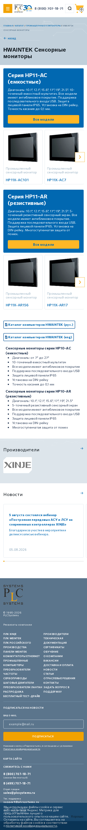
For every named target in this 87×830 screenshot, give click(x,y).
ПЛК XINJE (10, 633)
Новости (51, 669)
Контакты (51, 682)
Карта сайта (12, 758)
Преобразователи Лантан (22, 687)
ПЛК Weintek (12, 638)
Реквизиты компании (17, 624)
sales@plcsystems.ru (19, 792)
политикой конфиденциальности (31, 826)
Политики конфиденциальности (21, 749)
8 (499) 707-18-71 (16, 783)
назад (12, 38)
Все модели (43, 119)
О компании (53, 656)
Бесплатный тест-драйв (21, 696)
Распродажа (13, 691)
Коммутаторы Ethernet (21, 656)
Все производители (81, 448)
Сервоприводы (15, 678)
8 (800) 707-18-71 (49, 8)
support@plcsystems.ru (21, 802)
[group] (17, 465)
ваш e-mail (10, 715)
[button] (80, 157)
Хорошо (77, 816)
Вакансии (51, 660)
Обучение (51, 651)
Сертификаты (54, 647)
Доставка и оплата (58, 665)
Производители (56, 633)
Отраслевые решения (59, 678)
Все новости (81, 493)
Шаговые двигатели (18, 682)
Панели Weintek (15, 651)
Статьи (49, 673)
